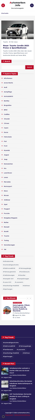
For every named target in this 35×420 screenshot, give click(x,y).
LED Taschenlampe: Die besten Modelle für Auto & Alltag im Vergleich (20, 396)
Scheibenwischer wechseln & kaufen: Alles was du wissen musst (20, 370)
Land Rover (8, 173)
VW (5, 249)
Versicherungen (9, 245)
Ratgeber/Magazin (10, 218)
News (6, 191)
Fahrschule (7, 137)
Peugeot (7, 209)
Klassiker (22, 275)
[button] (27, 298)
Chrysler (7, 119)
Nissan (6, 195)
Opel (5, 204)
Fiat (5, 141)
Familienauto (24, 272)
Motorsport (8, 186)
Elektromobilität (9, 268)
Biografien (7, 105)
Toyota (5, 42)
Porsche (7, 213)
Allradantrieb (8, 261)
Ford (5, 146)
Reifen (6, 222)
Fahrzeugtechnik (10, 272)
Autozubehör (8, 96)
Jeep (5, 159)
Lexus (6, 177)
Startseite (4, 13)
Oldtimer (7, 200)
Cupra (6, 128)
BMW (5, 110)
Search (7, 61)
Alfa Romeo (8, 78)
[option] (17, 310)
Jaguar (6, 155)
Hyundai (7, 150)
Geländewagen (9, 275)
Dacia (6, 132)
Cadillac (7, 114)
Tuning (6, 240)
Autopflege (8, 92)
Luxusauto (19, 282)
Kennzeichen (8, 164)
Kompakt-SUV (9, 279)
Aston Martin (8, 83)
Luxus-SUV (7, 282)
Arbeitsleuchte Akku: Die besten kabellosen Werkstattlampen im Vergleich (21, 383)
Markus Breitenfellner (22, 313)
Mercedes (7, 182)
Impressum (9, 415)
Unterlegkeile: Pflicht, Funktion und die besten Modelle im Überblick (21, 308)
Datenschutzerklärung (22, 415)
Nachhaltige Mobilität (11, 286)
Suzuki (6, 231)
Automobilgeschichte (11, 265)
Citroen (6, 123)
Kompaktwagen (23, 279)
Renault (6, 227)
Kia (5, 168)
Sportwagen (8, 289)
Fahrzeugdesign (25, 268)
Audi (5, 87)
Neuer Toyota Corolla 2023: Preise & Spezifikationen (16, 46)
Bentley (6, 101)
